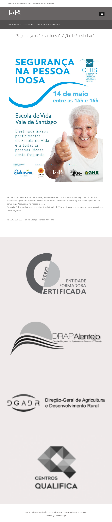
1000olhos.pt (60, 515)
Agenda (16, 24)
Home (9, 24)
